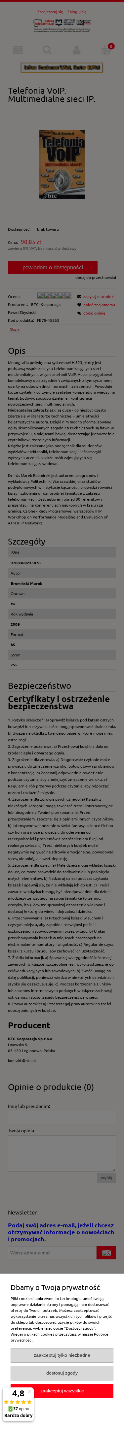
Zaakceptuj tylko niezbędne (62, 1355)
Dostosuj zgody (62, 1373)
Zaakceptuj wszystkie (62, 1390)
